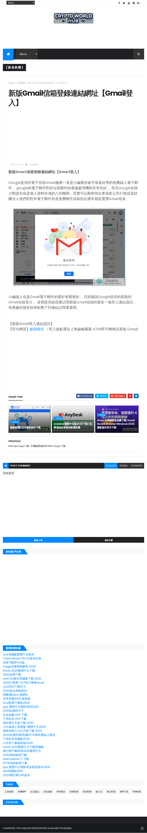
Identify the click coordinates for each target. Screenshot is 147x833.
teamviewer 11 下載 (16, 759)
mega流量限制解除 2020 (19, 666)
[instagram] (134, 3)
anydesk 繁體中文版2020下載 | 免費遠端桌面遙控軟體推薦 (73, 425)
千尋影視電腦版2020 (16, 739)
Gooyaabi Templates (59, 828)
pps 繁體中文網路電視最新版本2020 (26, 767)
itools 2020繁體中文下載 (19, 671)
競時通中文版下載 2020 (18, 723)
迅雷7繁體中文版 (14, 662)
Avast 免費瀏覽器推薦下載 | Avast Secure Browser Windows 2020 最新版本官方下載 (116, 423)
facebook (136, 465)
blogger (111, 465)
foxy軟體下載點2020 (16, 703)
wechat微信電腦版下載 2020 (22, 678)
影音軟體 (87, 791)
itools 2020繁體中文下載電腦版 (23, 747)
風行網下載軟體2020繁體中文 (22, 751)
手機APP (22, 791)
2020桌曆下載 (12, 675)
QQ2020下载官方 (14, 687)
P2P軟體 (137, 791)
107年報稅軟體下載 (15, 763)
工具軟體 (20, 82)
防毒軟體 (74, 791)
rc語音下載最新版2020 (18, 743)
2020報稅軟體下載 (15, 755)
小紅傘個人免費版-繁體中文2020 (24, 727)
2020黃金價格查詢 (15, 691)
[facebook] (119, 3)
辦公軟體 (111, 791)
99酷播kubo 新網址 (15, 695)
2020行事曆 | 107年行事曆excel (23, 683)
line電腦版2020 (13, 771)
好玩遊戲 (48, 791)
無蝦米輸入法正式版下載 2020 (22, 731)
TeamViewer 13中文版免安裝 (22, 658)
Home (11, 82)
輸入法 (99, 791)
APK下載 (124, 791)
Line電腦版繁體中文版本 (18, 654)
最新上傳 (38, 540)
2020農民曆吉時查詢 (16, 775)
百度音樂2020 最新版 (16, 699)
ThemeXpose (23, 828)
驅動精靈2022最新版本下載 (25, 427)
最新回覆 (109, 540)
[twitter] (124, 3)
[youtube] (129, 3)
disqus (123, 465)
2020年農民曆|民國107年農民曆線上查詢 (29, 735)
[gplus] (139, 3)
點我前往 (37, 329)
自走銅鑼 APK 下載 (15, 715)
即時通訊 (61, 791)
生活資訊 (34, 791)
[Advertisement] (38, 134)
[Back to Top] (142, 828)
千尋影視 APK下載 (14, 719)
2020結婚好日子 (13, 711)
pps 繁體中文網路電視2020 (21, 707)
